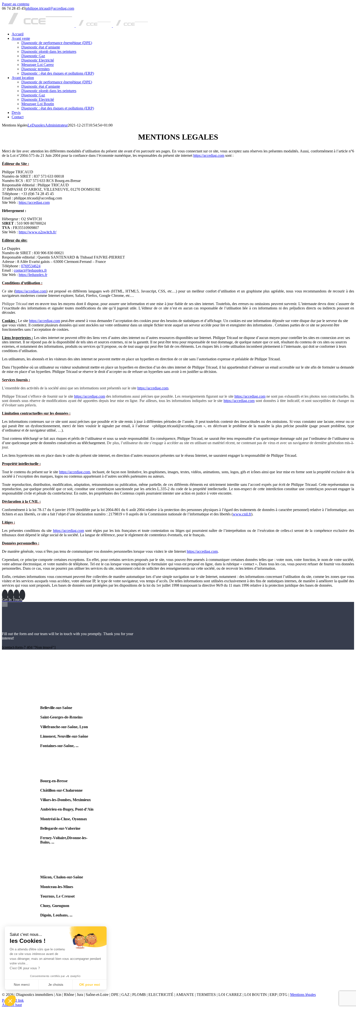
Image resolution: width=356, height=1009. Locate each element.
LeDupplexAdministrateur (48, 125)
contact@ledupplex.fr (30, 270)
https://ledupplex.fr (33, 275)
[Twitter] (16, 595)
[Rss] (11, 595)
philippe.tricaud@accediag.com (50, 8)
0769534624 (30, 266)
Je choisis (55, 984)
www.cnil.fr (242, 514)
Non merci (22, 984)
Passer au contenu (15, 4)
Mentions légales (303, 995)
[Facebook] (5, 595)
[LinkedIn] (22, 595)
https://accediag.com (208, 155)
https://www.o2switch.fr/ (37, 232)
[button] (10, 1001)
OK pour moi (89, 984)
